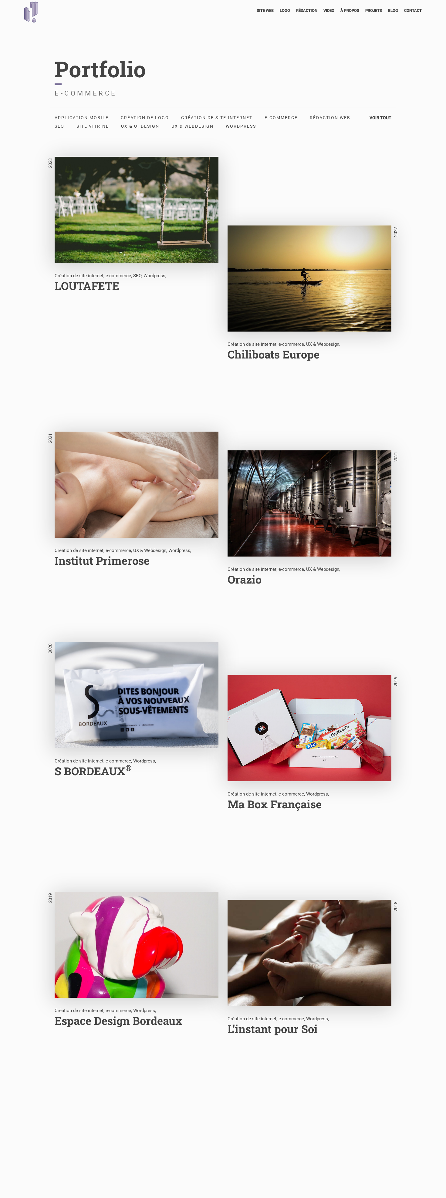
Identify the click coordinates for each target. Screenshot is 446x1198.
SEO (59, 126)
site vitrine (92, 126)
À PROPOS (349, 10)
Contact (413, 10)
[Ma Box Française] (309, 787)
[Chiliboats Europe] (309, 337)
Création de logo (145, 117)
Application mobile (82, 117)
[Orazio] (309, 562)
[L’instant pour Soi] (309, 1011)
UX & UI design (140, 126)
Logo (285, 10)
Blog (393, 10)
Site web (265, 10)
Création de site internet (216, 117)
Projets (373, 10)
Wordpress (241, 126)
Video (328, 10)
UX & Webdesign (192, 126)
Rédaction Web (330, 117)
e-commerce (281, 117)
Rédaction (306, 10)
